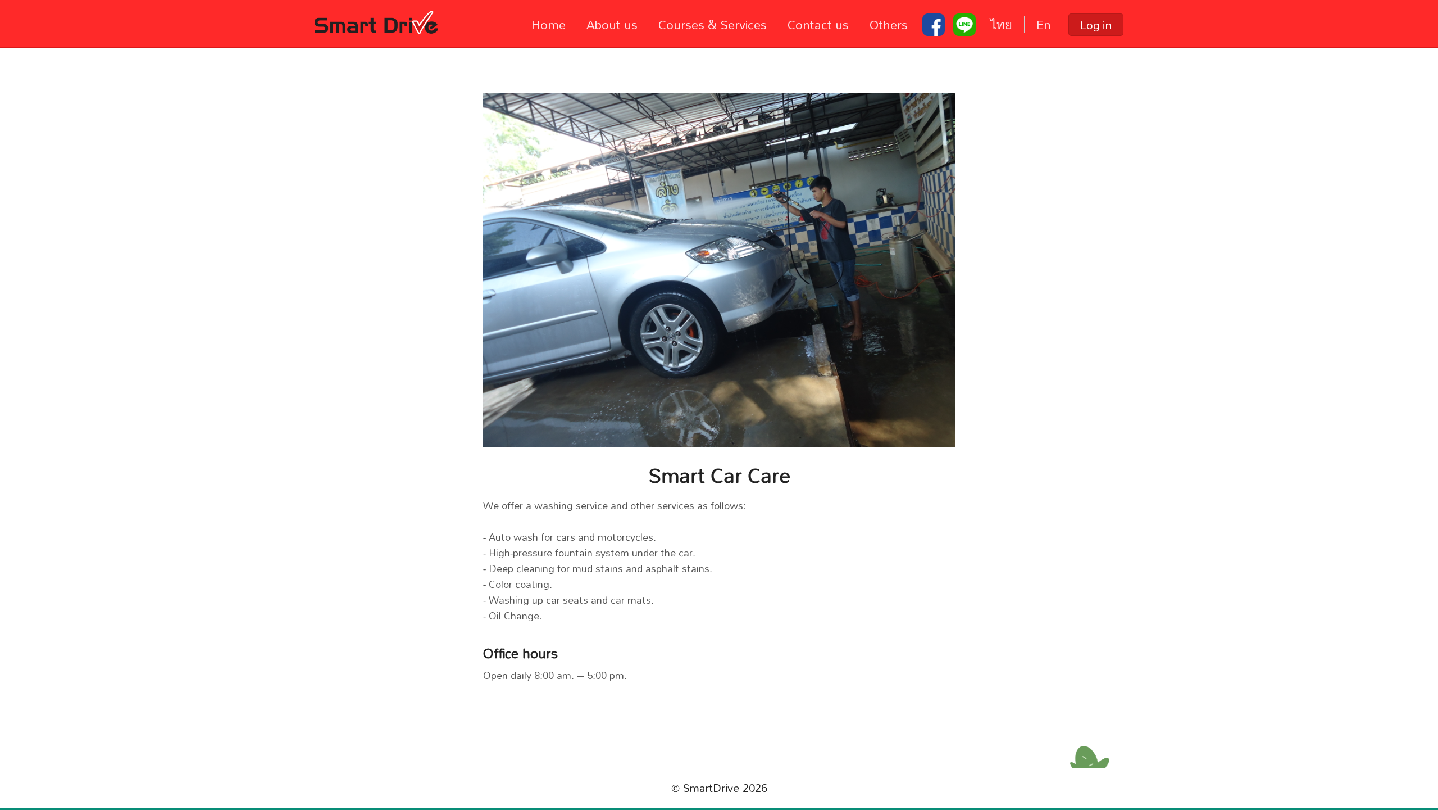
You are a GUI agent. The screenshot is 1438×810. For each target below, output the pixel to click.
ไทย (1001, 24)
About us (612, 24)
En (1043, 24)
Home (548, 24)
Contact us (818, 24)
